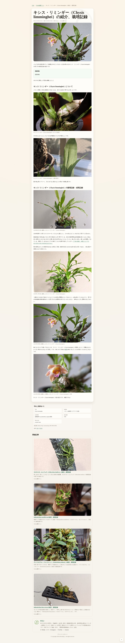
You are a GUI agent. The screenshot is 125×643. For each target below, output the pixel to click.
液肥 (66, 349)
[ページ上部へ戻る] (121, 639)
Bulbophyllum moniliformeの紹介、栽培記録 (46, 517)
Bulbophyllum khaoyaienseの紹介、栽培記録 (46, 607)
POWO (40, 428)
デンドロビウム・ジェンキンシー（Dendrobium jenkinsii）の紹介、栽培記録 (55, 562)
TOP (33, 5)
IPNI (38, 428)
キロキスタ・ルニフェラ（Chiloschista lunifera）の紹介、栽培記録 (52, 472)
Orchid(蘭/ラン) (40, 5)
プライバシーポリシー (62, 634)
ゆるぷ (57, 20)
